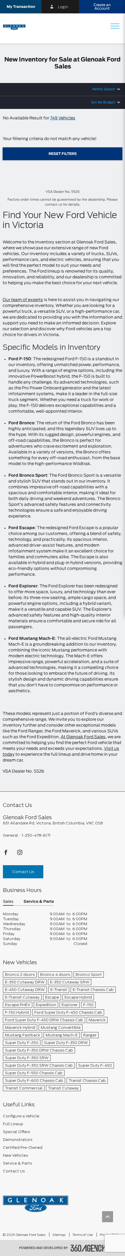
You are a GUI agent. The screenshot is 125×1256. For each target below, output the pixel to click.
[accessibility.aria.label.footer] (88, 1248)
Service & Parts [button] (39, 902)
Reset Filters (63, 154)
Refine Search (103, 89)
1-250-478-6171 (36, 835)
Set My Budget (103, 102)
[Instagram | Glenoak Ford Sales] (20, 854)
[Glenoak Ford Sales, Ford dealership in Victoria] (16, 27)
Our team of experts (23, 300)
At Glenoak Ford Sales (83, 737)
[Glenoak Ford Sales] (35, 1202)
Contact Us (23, 872)
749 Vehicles (62, 118)
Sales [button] (8, 902)
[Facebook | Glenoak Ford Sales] (6, 854)
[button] (21, 6)
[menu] (115, 27)
